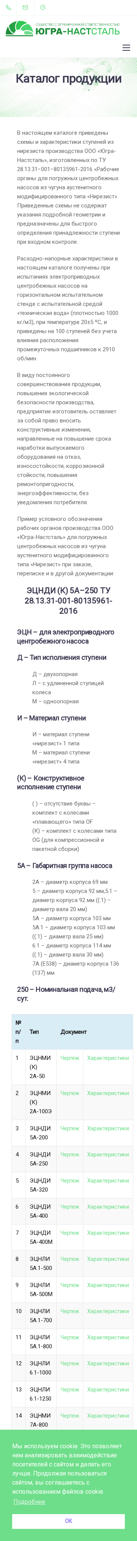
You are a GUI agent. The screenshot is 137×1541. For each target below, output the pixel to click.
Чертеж (70, 1058)
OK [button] (68, 1521)
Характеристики (108, 1058)
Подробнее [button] (29, 1501)
